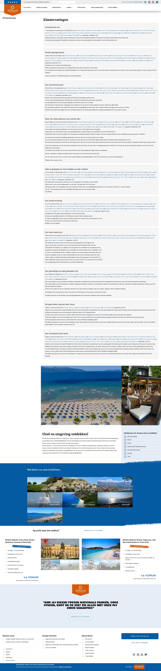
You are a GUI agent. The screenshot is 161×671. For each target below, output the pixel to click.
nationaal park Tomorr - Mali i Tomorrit (118, 177)
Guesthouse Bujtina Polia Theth (121, 55)
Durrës (106, 339)
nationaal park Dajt (80, 208)
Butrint (129, 33)
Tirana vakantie (89, 650)
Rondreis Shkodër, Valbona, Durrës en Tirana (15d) (19, 639)
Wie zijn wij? (88, 639)
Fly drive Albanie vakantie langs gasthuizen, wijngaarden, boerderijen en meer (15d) (71, 238)
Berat (122, 33)
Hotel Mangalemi (120, 30)
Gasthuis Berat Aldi (84, 55)
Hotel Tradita (69, 58)
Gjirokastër (138, 33)
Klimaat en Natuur (129, 124)
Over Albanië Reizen (97, 7)
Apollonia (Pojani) (112, 33)
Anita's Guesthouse (92, 235)
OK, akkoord (139, 666)
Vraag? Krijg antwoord (140, 636)
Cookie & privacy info (65, 667)
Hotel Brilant (93, 30)
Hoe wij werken (112, 7)
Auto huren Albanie (51, 647)
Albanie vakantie (89, 647)
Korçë (139, 124)
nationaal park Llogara (82, 60)
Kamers (8, 654)
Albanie (68, 7)
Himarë (121, 339)
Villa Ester (150, 172)
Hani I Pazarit (95, 122)
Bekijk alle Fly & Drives (93, 530)
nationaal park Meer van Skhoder (92, 93)
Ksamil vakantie (52, 60)
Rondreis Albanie (89, 653)
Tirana (73, 35)
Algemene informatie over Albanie (55, 639)
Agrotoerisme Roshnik (78, 235)
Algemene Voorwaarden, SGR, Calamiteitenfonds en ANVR (62, 644)
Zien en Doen (81, 7)
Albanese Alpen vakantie (92, 644)
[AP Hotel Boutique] (81, 395)
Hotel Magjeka (58, 58)
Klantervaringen (10, 660)
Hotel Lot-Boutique (106, 30)
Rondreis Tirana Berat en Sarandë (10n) (62, 339)
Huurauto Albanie (41, 7)
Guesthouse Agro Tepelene (100, 55)
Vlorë (80, 35)
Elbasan (54, 208)
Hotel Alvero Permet (108, 122)
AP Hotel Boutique (80, 30)
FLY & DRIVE (26, 7)
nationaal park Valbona (114, 60)
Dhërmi (129, 440)
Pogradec (92, 127)
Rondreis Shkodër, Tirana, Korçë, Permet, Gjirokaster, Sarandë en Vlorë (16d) (83, 33)
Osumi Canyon (57, 35)
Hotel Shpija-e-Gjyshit (123, 172)
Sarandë (66, 35)
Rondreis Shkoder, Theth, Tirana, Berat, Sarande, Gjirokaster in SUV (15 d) (65, 90)
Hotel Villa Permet (138, 172)
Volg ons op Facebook (139, 642)
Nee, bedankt (129, 667)
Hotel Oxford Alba (139, 235)
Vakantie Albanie (50, 642)
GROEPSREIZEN (56, 7)
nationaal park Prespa (81, 127)
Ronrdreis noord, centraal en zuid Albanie (17, 642)
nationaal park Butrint (66, 60)
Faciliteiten (9, 657)
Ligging (8, 652)
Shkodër (137, 60)
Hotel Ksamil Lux (138, 55)
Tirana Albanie (89, 656)
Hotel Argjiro (121, 122)
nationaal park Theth (98, 60)
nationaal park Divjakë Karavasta (54, 341)
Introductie (9, 649)
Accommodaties (89, 642)
